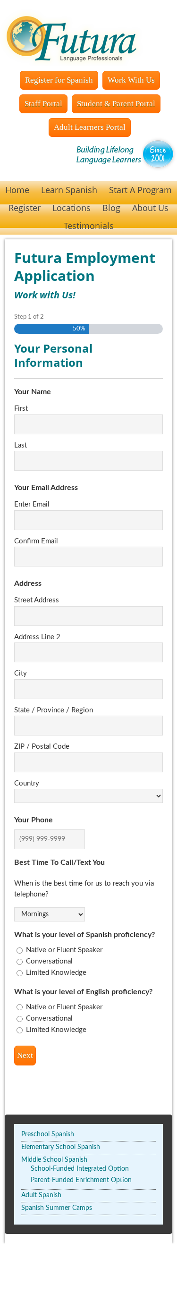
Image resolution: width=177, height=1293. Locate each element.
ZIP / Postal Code (41, 746)
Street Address (36, 600)
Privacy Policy (43, 1278)
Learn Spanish (69, 189)
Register (24, 207)
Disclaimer (139, 1278)
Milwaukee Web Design (106, 1268)
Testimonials (89, 225)
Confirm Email (36, 541)
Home (17, 189)
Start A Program (140, 189)
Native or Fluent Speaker (64, 950)
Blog (111, 207)
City (20, 673)
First (21, 408)
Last (20, 445)
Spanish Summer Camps (56, 1208)
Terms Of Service (93, 1278)
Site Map (159, 1268)
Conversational (49, 961)
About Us (150, 207)
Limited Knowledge (56, 972)
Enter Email (32, 504)
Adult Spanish (41, 1195)
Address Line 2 (37, 637)
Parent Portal (47, 1268)
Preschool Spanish (47, 1134)
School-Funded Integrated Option (80, 1169)
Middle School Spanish (54, 1160)
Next (25, 1055)
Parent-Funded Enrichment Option (81, 1180)
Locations (71, 207)
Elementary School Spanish (60, 1147)
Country (26, 783)
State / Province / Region (53, 710)
